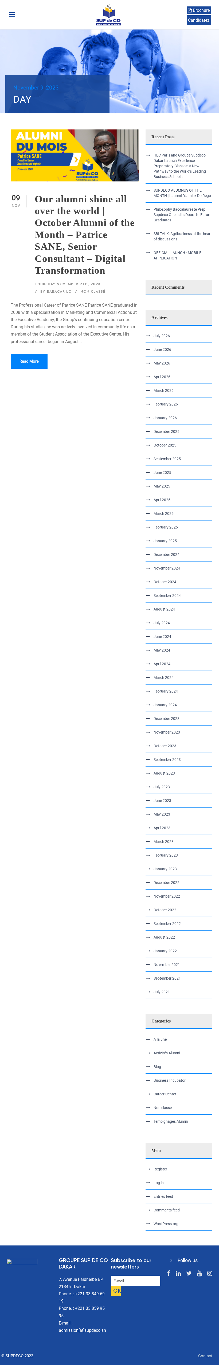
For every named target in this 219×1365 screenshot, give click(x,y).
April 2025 (162, 500)
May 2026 (162, 363)
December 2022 (166, 882)
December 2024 (166, 554)
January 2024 (165, 705)
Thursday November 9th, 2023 (67, 284)
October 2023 (165, 746)
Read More (29, 361)
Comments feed (167, 1210)
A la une (160, 1039)
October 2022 (165, 910)
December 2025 (166, 431)
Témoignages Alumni (171, 1121)
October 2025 (165, 445)
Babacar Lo (59, 291)
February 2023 (166, 855)
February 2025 (166, 527)
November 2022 (167, 896)
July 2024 (162, 623)
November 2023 (167, 732)
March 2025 (164, 513)
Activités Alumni (167, 1053)
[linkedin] (178, 1273)
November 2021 (167, 964)
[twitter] (188, 1273)
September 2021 (167, 978)
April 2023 (162, 828)
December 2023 (166, 718)
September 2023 (167, 759)
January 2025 (165, 541)
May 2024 (162, 650)
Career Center (165, 1094)
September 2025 (167, 459)
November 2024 (167, 568)
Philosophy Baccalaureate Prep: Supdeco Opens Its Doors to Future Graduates (182, 214)
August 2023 (164, 773)
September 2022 (167, 923)
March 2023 (164, 841)
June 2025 (162, 472)
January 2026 (165, 418)
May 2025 (162, 486)
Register (160, 1169)
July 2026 (162, 336)
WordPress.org (166, 1224)
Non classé (92, 291)
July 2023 (162, 787)
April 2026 (162, 377)
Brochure (201, 10)
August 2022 (164, 937)
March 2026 (164, 390)
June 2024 (162, 636)
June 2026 (162, 349)
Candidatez (198, 20)
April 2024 (162, 664)
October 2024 (165, 582)
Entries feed (163, 1196)
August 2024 (164, 609)
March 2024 (164, 677)
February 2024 (166, 691)
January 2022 (165, 951)
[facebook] (168, 1273)
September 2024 (167, 595)
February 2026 (166, 404)
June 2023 (162, 800)
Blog (157, 1067)
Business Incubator (170, 1080)
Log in (159, 1183)
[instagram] (209, 1273)
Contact (205, 1355)
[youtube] (199, 1273)
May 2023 (162, 814)
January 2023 (165, 869)
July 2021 (162, 992)
